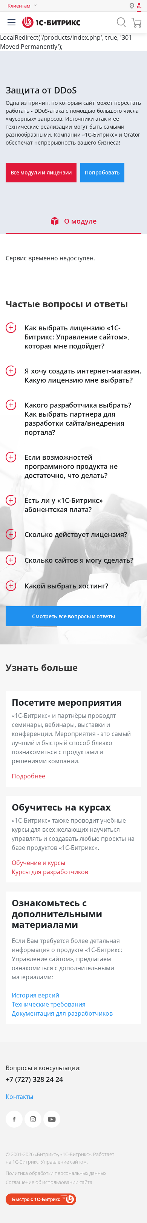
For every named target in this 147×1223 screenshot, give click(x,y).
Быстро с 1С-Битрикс (36, 1199)
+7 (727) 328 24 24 (34, 1079)
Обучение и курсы (38, 863)
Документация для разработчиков (62, 1013)
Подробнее (28, 776)
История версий (35, 995)
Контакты (19, 1096)
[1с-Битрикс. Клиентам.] (51, 22)
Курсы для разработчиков (50, 872)
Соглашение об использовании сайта (49, 1182)
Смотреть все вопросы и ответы (73, 616)
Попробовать (102, 172)
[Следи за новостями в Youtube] (51, 1119)
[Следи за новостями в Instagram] (32, 1119)
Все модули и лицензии (41, 172)
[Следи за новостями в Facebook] (14, 1119)
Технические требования (49, 1004)
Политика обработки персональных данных (56, 1173)
